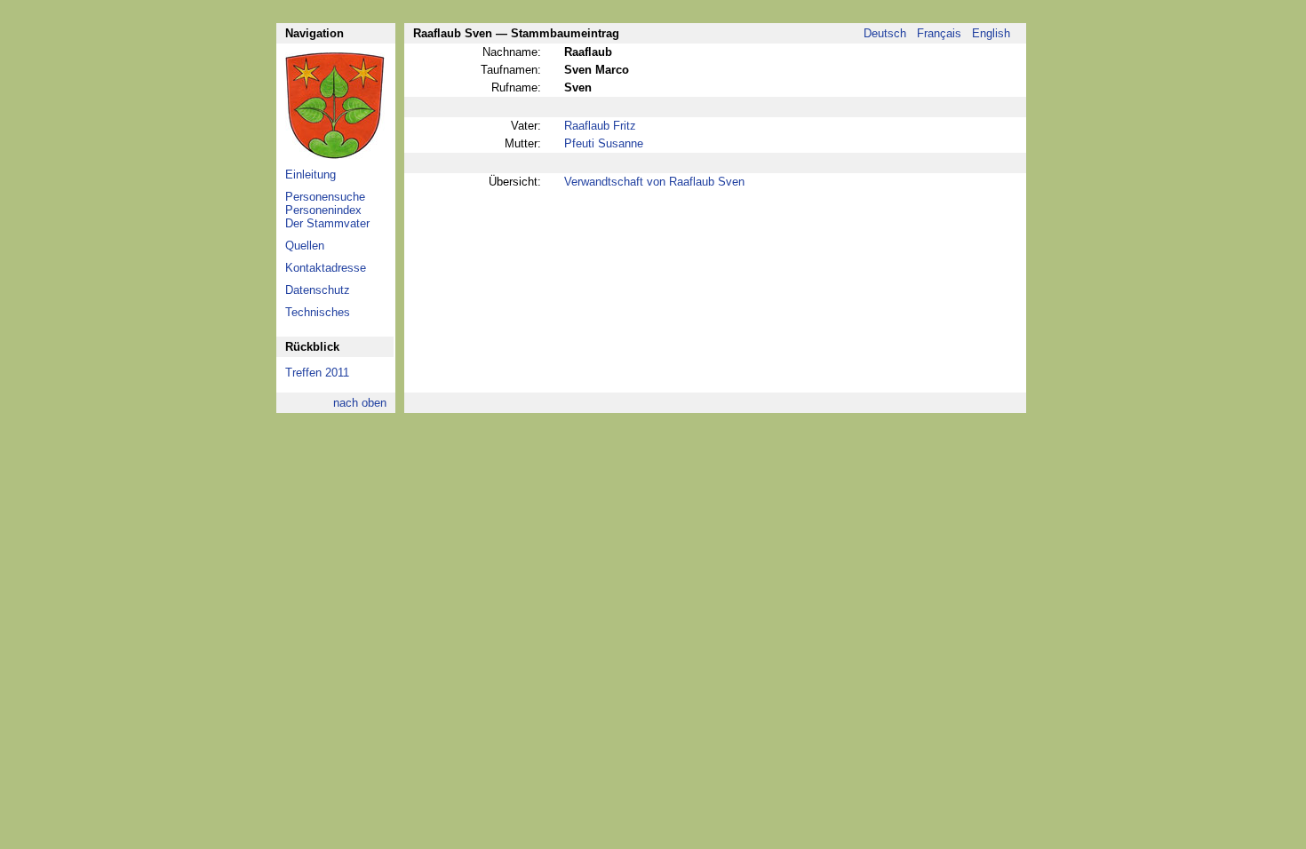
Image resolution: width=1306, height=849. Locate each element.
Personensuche (325, 196)
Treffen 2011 (317, 372)
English (991, 33)
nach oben (359, 402)
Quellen (304, 245)
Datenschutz (317, 290)
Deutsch (885, 33)
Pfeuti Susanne (603, 143)
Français (939, 33)
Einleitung (310, 174)
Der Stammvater (327, 223)
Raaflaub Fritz (600, 125)
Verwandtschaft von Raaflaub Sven (654, 181)
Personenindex (323, 210)
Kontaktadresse (325, 267)
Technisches (317, 312)
